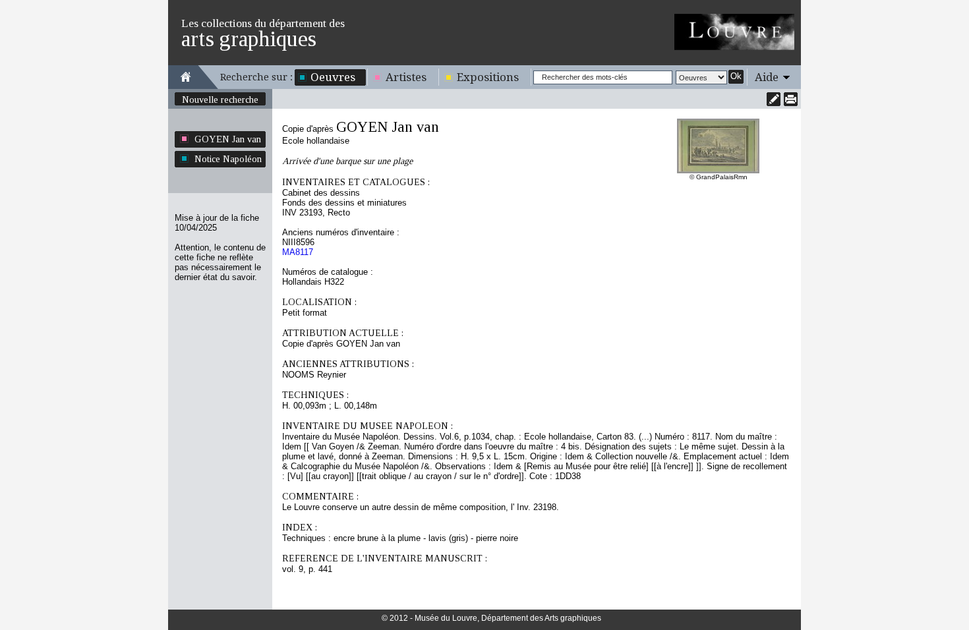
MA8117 (297, 252)
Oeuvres (332, 77)
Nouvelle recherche (220, 99)
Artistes (406, 77)
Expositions (488, 77)
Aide (766, 77)
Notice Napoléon (228, 159)
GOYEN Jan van (227, 139)
